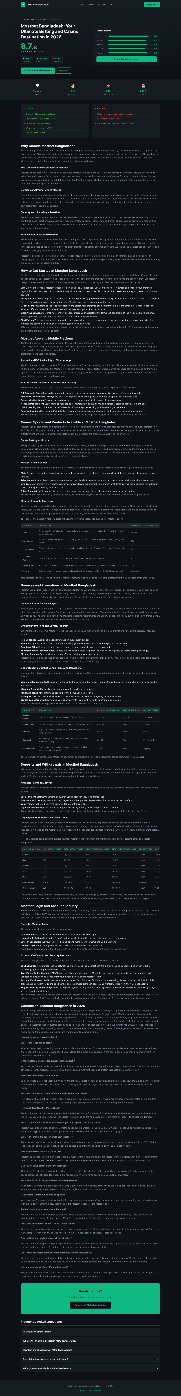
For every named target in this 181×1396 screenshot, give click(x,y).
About (82, 4)
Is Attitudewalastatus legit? (37, 1331)
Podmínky (96, 1390)
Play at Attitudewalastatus (126, 59)
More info (63, 70)
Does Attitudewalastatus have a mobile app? (45, 1359)
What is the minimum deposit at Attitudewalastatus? (49, 1340)
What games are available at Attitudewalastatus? (47, 1368)
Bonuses (92, 4)
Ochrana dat (85, 1390)
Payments (102, 4)
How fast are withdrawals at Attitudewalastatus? (47, 1350)
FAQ (111, 4)
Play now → (152, 4)
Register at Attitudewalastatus (37, 70)
